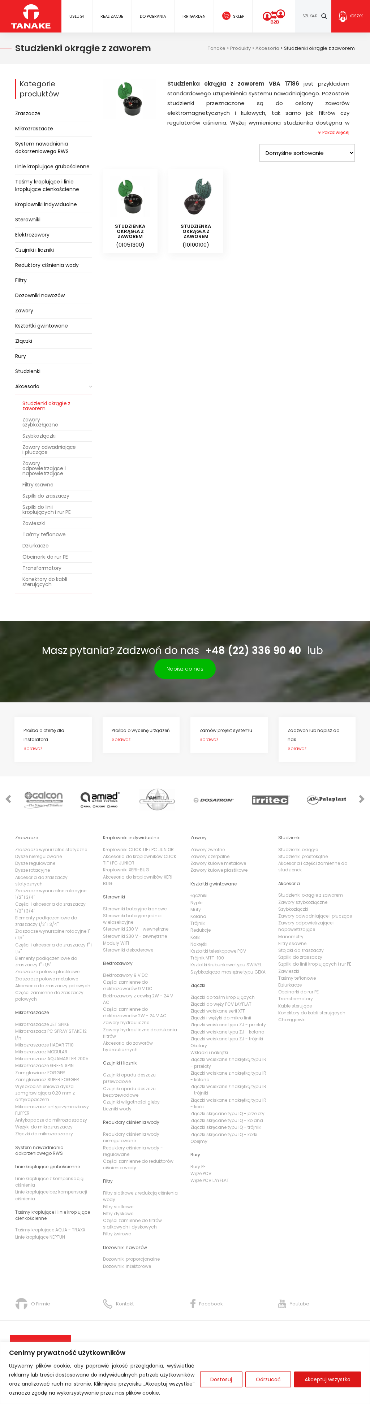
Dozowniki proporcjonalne (131, 1259)
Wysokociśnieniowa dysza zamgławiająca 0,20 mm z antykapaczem (45, 1092)
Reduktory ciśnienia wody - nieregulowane (133, 1137)
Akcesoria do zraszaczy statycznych (41, 880)
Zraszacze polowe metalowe (46, 979)
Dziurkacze (35, 545)
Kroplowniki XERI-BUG (126, 870)
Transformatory (41, 568)
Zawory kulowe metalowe (218, 863)
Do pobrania (153, 16)
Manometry (291, 936)
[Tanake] (31, 16)
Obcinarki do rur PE (45, 556)
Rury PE (198, 1167)
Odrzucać (268, 1379)
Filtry (21, 280)
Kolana (198, 916)
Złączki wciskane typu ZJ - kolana (227, 1032)
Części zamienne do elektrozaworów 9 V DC (127, 985)
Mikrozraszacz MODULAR (41, 1052)
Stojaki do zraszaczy (301, 950)
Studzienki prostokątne (303, 856)
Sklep (238, 16)
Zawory (24, 310)
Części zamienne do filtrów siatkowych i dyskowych (132, 1223)
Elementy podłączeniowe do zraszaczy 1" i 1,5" (46, 961)
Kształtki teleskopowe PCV (218, 951)
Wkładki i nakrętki (209, 1052)
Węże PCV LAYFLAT (209, 1180)
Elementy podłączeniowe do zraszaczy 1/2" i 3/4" (46, 921)
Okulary (198, 1046)
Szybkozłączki (38, 435)
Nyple (196, 903)
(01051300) (130, 236)
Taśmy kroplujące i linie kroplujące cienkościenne (47, 185)
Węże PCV (200, 1173)
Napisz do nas (185, 668)
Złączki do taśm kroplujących (222, 997)
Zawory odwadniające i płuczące (49, 449)
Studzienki (27, 371)
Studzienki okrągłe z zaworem (46, 406)
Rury (20, 356)
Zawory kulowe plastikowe (219, 870)
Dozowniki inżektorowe (127, 1266)
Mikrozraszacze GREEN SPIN (44, 1065)
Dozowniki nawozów (40, 295)
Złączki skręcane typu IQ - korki (223, 1134)
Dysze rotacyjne (32, 870)
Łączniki (198, 895)
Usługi (76, 16)
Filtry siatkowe (118, 1207)
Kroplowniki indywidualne (46, 204)
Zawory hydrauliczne (126, 1022)
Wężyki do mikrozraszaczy (44, 1127)
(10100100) (195, 236)
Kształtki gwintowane (41, 325)
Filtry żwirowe (117, 1234)
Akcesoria (27, 386)
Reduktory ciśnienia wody (47, 265)
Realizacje (111, 16)
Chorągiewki (292, 1020)
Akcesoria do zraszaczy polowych (52, 986)
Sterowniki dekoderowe (128, 950)
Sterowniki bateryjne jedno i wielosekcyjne (133, 919)
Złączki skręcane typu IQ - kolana (226, 1120)
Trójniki (198, 923)
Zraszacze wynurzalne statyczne (51, 849)
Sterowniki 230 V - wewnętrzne (135, 929)
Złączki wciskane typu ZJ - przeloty (228, 1025)
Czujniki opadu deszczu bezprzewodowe (129, 1092)
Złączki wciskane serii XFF (217, 1011)
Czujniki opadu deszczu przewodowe (129, 1078)
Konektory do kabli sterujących (44, 582)
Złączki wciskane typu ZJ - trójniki (226, 1039)
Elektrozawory (32, 234)
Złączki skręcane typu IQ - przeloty (227, 1113)
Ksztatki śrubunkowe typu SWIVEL (226, 965)
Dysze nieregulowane (38, 856)
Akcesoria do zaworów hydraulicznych (128, 1046)
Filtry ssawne (37, 484)
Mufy (195, 909)
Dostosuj (221, 1379)
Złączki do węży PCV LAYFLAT (220, 1004)
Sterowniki (27, 219)
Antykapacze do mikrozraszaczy (51, 1120)
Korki (195, 937)
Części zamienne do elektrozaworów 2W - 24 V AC (135, 1012)
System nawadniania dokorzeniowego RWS (42, 147)
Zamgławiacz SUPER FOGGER (47, 1079)
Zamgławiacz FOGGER (40, 1073)
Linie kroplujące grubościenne (52, 166)
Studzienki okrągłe (298, 849)
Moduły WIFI (116, 943)
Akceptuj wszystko (327, 1379)
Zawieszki (33, 523)
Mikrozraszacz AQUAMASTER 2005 (52, 1059)
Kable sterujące (295, 1006)
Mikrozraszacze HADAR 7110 (44, 1045)
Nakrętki (198, 944)
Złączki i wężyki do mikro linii (220, 1018)
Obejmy (198, 1141)
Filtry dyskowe (118, 1213)
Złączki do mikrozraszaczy (44, 1134)
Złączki (23, 340)
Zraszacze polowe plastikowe (47, 971)
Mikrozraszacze (34, 128)
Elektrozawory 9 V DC (125, 975)
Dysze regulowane (35, 863)
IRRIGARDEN (194, 16)
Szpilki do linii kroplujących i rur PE (46, 509)
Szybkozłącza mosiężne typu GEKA (228, 972)
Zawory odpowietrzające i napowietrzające (44, 468)
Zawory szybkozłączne (40, 422)
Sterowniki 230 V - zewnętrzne (135, 936)
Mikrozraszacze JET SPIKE (42, 1024)
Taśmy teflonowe (44, 534)
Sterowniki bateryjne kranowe (135, 909)
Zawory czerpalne (209, 856)
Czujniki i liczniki (34, 250)
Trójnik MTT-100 (207, 958)
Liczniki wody (117, 1109)
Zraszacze (27, 113)
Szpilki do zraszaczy (45, 495)
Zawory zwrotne (207, 849)
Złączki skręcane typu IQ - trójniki (226, 1127)
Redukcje (200, 930)
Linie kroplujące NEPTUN (40, 1237)
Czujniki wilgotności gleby (131, 1102)
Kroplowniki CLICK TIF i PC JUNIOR (138, 849)
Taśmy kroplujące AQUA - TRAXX (50, 1230)
